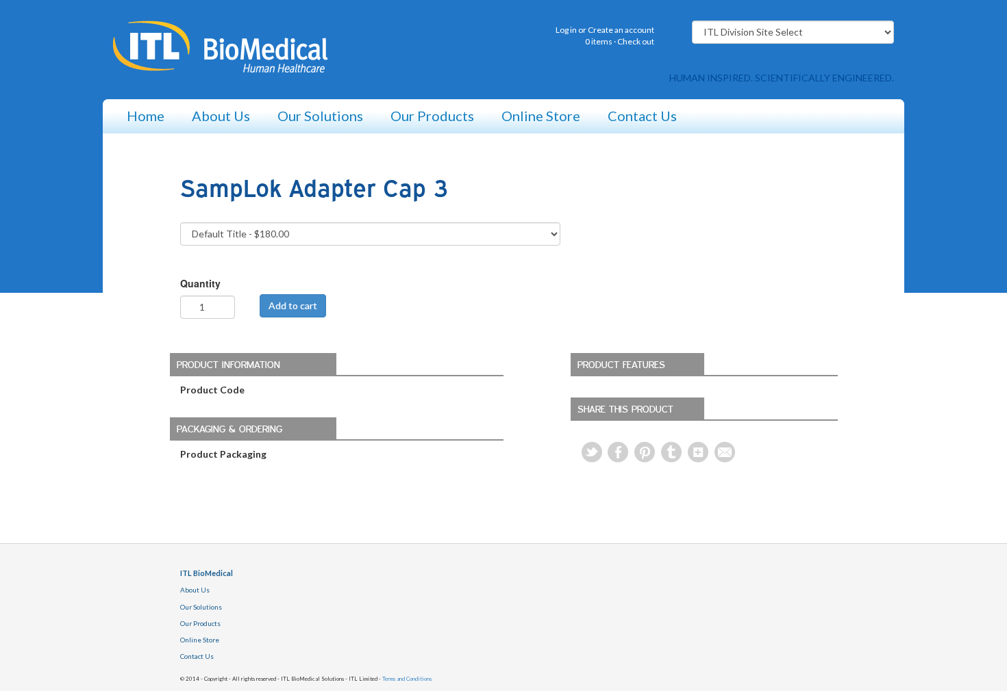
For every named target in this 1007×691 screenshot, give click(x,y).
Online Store (540, 115)
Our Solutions (320, 115)
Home (145, 115)
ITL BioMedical (206, 573)
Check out (635, 41)
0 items (598, 41)
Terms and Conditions (407, 678)
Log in (566, 30)
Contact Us (642, 115)
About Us (221, 115)
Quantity (200, 283)
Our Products (432, 115)
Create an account (621, 30)
